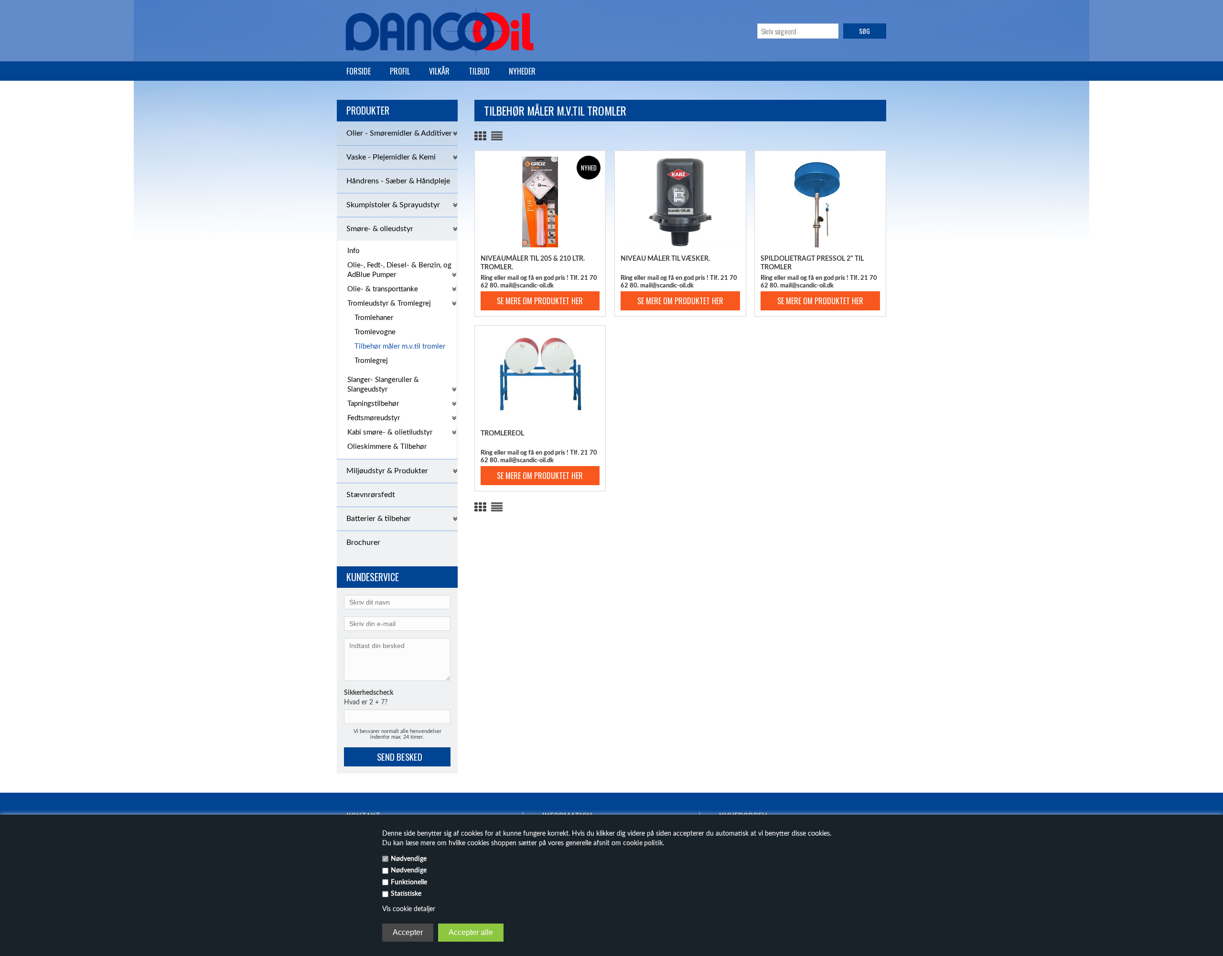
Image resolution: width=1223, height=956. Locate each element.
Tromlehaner (373, 317)
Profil (400, 71)
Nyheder (522, 71)
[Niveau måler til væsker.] (680, 202)
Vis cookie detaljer (408, 909)
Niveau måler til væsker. (665, 258)
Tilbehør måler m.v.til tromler (399, 346)
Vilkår (439, 71)
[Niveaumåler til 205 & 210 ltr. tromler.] (540, 202)
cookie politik (643, 843)
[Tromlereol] (540, 376)
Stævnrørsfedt (370, 495)
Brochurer (363, 542)
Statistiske (406, 894)
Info (353, 251)
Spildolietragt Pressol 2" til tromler (812, 263)
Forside (358, 71)
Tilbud (479, 71)
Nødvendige (409, 859)
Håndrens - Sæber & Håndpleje (398, 181)
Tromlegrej (371, 360)
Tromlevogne (375, 332)
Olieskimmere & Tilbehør (387, 446)
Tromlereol (502, 433)
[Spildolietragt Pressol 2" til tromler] (820, 202)
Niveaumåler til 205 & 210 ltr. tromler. (533, 263)
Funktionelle (409, 882)
